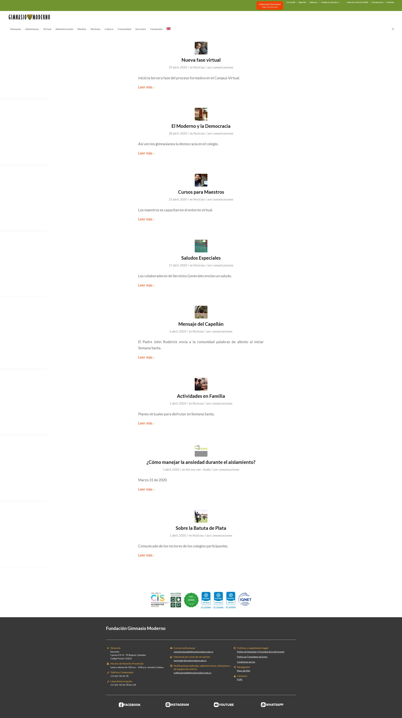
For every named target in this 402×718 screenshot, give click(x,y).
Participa (390, 2)
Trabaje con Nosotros (330, 2)
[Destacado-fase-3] (201, 48)
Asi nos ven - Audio (198, 469)
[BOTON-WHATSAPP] (272, 704)
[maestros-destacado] (201, 180)
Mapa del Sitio (243, 670)
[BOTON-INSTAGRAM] (177, 704)
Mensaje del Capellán (201, 324)
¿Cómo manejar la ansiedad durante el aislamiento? (201, 462)
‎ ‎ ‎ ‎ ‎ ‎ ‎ (343, 2)
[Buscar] (392, 29)
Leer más (145, 87)
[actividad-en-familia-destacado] (201, 384)
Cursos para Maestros (201, 192)
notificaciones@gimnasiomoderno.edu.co (192, 673)
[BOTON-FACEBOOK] (130, 704)
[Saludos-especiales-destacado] (201, 246)
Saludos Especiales (201, 258)
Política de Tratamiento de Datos (252, 657)
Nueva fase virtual (201, 60)
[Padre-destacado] (201, 312)
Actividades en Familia (201, 396)
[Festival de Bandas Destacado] (201, 516)
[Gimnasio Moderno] (29, 18)
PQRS (239, 679)
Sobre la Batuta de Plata (201, 528)
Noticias (199, 67)
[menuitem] (291, 2)
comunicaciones (223, 67)
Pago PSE (302, 2)
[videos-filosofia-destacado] (201, 114)
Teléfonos (313, 2)
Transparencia (377, 2)
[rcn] (201, 450)
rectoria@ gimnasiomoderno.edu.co (190, 660)
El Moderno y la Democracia (201, 126)
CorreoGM (290, 2)
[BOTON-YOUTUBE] (225, 704)
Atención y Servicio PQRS (357, 2)
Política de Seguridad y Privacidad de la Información (260, 652)
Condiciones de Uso (246, 662)
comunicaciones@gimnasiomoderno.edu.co (193, 652)
